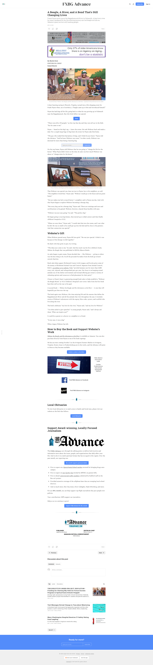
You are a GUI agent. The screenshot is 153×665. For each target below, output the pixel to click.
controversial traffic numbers (70, 476)
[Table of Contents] (2, 332)
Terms (82, 653)
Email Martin (52, 66)
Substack (68, 661)
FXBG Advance (56, 451)
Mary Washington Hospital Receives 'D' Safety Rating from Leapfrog (68, 618)
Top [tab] (49, 584)
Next (100, 553)
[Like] (49, 28)
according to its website (61, 268)
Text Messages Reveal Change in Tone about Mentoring (68, 605)
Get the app (84, 657)
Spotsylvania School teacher (73, 467)
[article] (76, 594)
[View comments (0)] (53, 28)
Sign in (148, 4)
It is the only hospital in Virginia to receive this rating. (62, 621)
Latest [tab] (53, 584)
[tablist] (54, 564)
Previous (53, 553)
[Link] (45, 233)
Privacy (78, 653)
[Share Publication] (133, 4)
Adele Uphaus (57, 610)
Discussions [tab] (60, 584)
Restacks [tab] (58, 564)
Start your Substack (72, 657)
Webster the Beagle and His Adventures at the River (63, 336)
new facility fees (67, 473)
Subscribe (140, 4)
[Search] (129, 4)
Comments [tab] (51, 564)
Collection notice (89, 653)
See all (51, 630)
